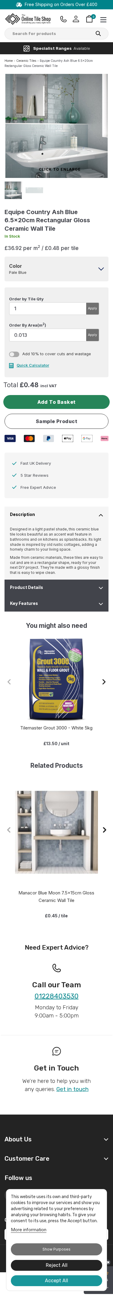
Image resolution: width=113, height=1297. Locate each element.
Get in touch (72, 1089)
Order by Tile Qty (26, 298)
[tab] (56, 269)
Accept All (56, 1280)
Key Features (24, 603)
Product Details (26, 587)
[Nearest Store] (63, 19)
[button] (104, 681)
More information (28, 1229)
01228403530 (57, 996)
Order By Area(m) (27, 324)
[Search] (98, 34)
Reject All (56, 1265)
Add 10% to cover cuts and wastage (56, 353)
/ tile (56, 915)
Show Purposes (56, 1249)
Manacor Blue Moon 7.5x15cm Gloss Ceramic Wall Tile (56, 896)
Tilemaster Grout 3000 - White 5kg (56, 728)
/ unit (56, 743)
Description (22, 514)
